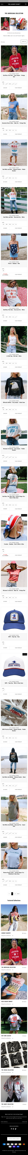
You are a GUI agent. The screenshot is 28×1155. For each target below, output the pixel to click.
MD (10, 83)
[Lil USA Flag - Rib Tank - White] (14, 339)
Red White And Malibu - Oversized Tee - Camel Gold (14, 825)
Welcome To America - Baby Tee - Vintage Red (14, 590)
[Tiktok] (15, 1129)
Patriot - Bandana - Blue (14, 263)
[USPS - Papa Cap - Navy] (14, 620)
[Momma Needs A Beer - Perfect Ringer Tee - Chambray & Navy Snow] (14, 856)
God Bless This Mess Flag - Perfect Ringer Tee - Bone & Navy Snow (14, 497)
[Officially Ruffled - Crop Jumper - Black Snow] (14, 385)
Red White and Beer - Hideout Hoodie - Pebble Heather (14, 169)
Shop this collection (6, 935)
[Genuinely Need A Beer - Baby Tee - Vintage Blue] (14, 106)
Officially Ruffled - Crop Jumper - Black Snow (14, 402)
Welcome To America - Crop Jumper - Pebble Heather (14, 449)
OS (3, 270)
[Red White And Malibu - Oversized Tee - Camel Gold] (14, 808)
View (18, 87)
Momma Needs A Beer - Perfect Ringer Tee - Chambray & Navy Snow (14, 873)
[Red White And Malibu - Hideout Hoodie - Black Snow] (14, 760)
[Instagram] (13, 1129)
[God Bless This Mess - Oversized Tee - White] (14, 293)
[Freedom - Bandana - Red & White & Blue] (14, 527)
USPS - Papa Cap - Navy (14, 636)
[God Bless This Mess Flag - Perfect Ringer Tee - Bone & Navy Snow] (14, 479)
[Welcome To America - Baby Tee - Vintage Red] (14, 573)
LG (13, 83)
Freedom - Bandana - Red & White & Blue (14, 544)
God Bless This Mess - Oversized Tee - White (14, 309)
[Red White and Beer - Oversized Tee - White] (14, 200)
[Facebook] (11, 1129)
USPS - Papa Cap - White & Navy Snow (14, 683)
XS (3, 83)
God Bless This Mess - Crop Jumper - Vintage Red (14, 75)
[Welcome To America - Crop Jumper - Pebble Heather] (14, 432)
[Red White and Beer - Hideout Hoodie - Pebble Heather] (14, 152)
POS (16, 1150)
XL (16, 83)
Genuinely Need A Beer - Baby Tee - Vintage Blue (14, 123)
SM (6, 83)
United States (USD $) (14, 1138)
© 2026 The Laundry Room (8, 1150)
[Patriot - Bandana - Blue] (14, 246)
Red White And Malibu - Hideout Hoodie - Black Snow (14, 777)
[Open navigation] (2, 4)
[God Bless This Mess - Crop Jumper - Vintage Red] (14, 58)
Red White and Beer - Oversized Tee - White (14, 217)
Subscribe (24, 1121)
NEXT (18, 893)
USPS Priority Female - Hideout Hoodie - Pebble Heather (14, 729)
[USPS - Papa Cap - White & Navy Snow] (14, 666)
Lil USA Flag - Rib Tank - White (14, 356)
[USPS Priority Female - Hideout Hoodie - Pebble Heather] (14, 712)
